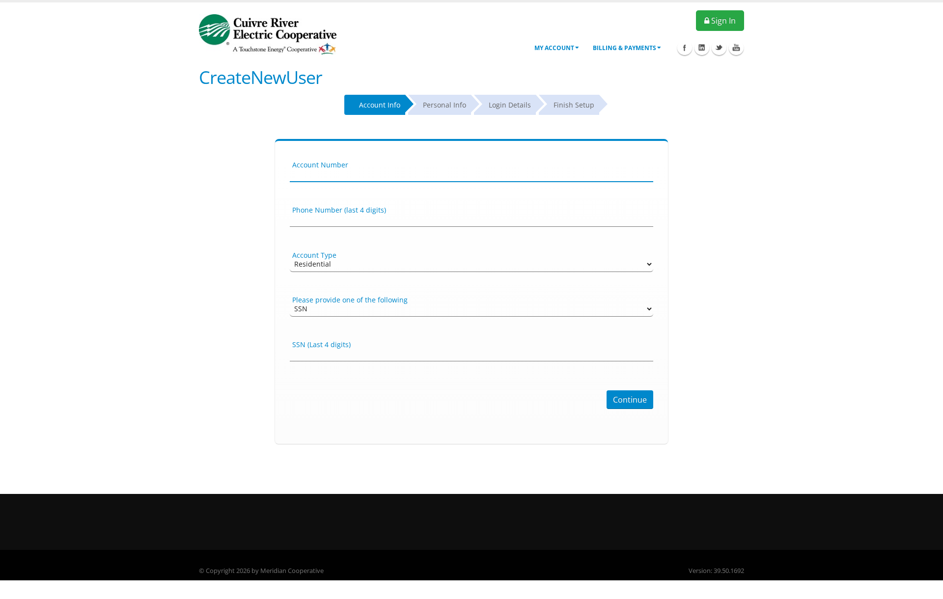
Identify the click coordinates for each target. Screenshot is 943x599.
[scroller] (926, 587)
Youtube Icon (736, 47)
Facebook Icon (684, 47)
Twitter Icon (719, 47)
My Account (554, 48)
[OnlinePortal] (267, 33)
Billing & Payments (624, 48)
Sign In (722, 20)
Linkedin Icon (701, 47)
